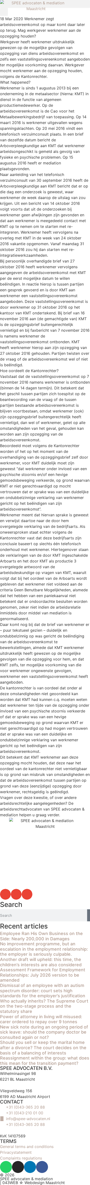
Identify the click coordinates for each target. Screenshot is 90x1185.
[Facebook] (42, 1167)
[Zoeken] (88, 915)
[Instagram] (18, 1167)
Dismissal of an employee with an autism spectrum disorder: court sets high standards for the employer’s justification (42, 990)
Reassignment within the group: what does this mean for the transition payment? (44, 1060)
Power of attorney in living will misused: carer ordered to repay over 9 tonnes (41, 1019)
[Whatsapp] (6, 1167)
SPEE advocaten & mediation (26, 1178)
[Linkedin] (30, 1167)
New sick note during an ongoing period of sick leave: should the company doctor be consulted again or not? (44, 1032)
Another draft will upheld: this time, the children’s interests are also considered (41, 962)
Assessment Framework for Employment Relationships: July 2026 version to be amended (42, 975)
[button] (5, 894)
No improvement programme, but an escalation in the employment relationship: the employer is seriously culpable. (44, 949)
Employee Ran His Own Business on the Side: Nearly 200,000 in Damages (41, 936)
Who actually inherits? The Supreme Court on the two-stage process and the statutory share (44, 1006)
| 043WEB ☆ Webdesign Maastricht (32, 1182)
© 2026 (7, 1175)
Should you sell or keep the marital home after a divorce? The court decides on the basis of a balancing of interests (43, 1047)
